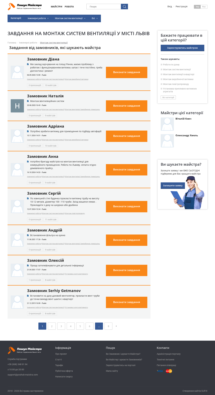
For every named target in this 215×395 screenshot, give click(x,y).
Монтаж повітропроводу (75, 213)
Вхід (169, 6)
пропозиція (35, 279)
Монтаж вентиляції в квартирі (178, 74)
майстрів (50, 85)
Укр (197, 6)
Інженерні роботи (37, 18)
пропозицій (35, 85)
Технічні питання (165, 359)
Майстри (56, 6)
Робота (69, 6)
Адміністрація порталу (169, 353)
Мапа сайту (112, 370)
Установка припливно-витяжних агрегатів (180, 90)
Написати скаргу (64, 376)
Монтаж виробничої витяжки (76, 79)
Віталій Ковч (183, 118)
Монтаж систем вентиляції (69, 18)
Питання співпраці (166, 365)
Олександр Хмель (186, 135)
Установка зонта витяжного (76, 274)
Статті (58, 359)
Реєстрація (181, 6)
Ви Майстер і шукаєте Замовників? (124, 359)
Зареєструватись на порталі (121, 365)
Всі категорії (168, 97)
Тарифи (59, 365)
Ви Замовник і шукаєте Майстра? (123, 353)
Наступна (116, 326)
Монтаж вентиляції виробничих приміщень (82, 109)
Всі (93, 18)
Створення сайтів (192, 390)
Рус (204, 6)
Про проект (61, 353)
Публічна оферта (64, 370)
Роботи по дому (171, 64)
